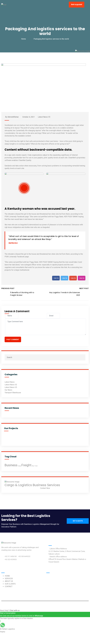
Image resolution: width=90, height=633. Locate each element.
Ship (33, 466)
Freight (26, 465)
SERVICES (9, 578)
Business (11, 465)
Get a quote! (76, 4)
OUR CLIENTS (10, 584)
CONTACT (8, 586)
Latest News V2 (11, 385)
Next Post (84, 288)
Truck (36, 466)
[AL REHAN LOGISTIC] (3, 4)
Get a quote (78, 521)
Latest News (9, 382)
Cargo (19, 466)
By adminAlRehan (12, 117)
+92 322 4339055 (11, 559)
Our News (8, 390)
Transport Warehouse (13, 393)
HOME (7, 576)
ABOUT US (9, 581)
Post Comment (12, 339)
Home (24, 39)
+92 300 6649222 (24, 556)
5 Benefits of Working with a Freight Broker (22, 293)
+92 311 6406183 (11, 556)
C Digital (66, 605)
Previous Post (7, 288)
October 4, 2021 (28, 117)
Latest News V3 (44, 117)
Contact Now (45, 488)
